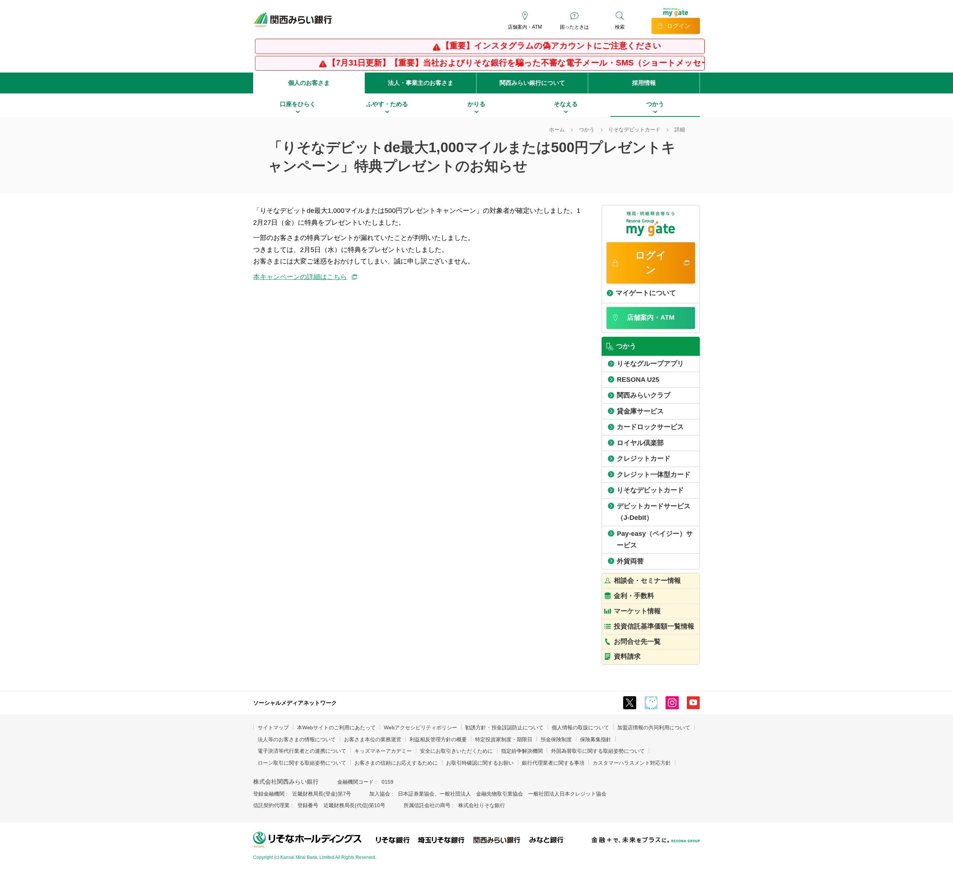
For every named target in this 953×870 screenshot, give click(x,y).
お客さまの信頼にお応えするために (396, 763)
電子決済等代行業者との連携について (302, 751)
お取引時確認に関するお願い (480, 763)
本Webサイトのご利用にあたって (336, 727)
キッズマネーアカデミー (383, 751)
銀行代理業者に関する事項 (553, 763)
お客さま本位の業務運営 (372, 739)
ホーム (557, 129)
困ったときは (574, 27)
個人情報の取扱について (580, 727)
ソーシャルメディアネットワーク (295, 703)
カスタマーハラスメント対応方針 (632, 763)
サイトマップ (273, 727)
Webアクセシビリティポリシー (420, 727)
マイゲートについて (646, 293)
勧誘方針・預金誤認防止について (504, 727)
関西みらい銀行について (532, 83)
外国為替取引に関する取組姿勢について (598, 751)
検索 (620, 27)
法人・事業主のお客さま (420, 83)
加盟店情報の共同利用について (653, 727)
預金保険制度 (556, 739)
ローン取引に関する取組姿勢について (302, 763)
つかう (587, 129)
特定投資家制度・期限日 (503, 739)
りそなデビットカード (634, 129)
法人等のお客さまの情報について (297, 739)
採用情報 (644, 83)
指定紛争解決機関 (522, 751)
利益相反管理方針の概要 (438, 739)
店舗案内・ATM (525, 27)
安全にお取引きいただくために (456, 751)
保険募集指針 (595, 739)
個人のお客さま (309, 83)
